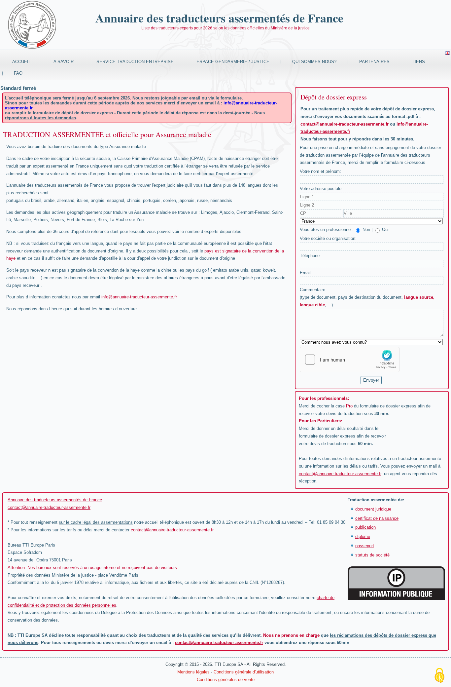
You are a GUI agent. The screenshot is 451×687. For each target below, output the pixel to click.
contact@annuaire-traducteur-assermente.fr (344, 124)
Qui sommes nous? (314, 61)
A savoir (63, 61)
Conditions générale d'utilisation (244, 671)
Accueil (21, 61)
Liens (418, 61)
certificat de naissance (377, 518)
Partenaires (374, 61)
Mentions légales (193, 671)
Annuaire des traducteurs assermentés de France (219, 17)
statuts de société (372, 555)
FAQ (18, 73)
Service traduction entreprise (135, 61)
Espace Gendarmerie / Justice (232, 61)
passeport (364, 545)
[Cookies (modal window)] (439, 676)
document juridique (373, 509)
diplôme (362, 536)
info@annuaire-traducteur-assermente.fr (139, 296)
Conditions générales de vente (226, 679)
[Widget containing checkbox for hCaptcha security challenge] (349, 359)
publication (365, 527)
